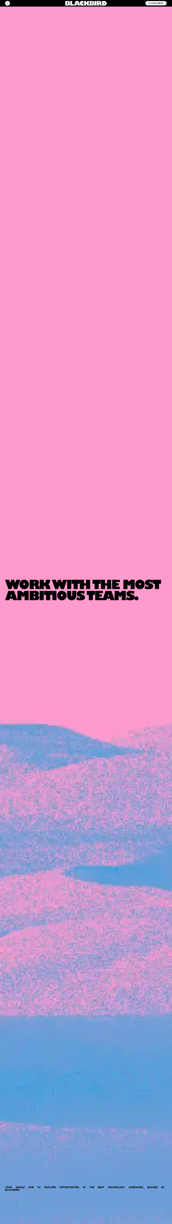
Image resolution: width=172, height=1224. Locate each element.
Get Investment (155, 3)
